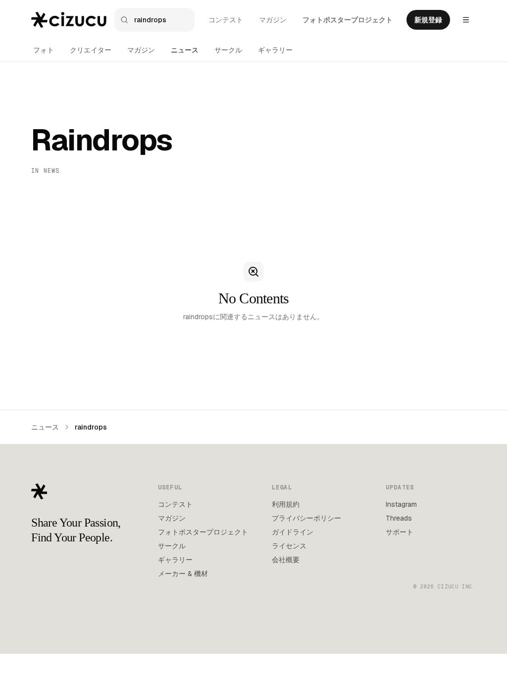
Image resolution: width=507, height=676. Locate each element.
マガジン (273, 19)
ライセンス (289, 545)
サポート (399, 532)
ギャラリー (275, 50)
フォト (43, 50)
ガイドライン (292, 532)
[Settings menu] (466, 20)
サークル (228, 50)
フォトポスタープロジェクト (348, 19)
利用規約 (286, 504)
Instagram (401, 504)
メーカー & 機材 (183, 573)
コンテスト (225, 19)
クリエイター (90, 50)
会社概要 (286, 559)
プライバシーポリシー (306, 518)
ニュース (185, 50)
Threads (399, 518)
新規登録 (428, 19)
